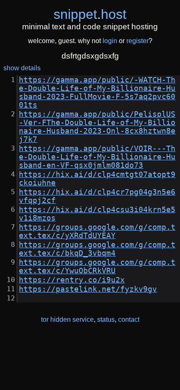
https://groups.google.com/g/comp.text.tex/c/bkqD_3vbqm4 (97, 249)
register (137, 40)
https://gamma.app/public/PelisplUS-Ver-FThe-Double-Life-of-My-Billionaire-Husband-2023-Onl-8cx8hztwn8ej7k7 (97, 127)
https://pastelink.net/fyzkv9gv (88, 289)
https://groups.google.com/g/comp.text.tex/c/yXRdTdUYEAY (97, 231)
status (106, 319)
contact (128, 319)
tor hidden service (67, 319)
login (110, 40)
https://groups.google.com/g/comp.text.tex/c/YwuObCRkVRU (97, 266)
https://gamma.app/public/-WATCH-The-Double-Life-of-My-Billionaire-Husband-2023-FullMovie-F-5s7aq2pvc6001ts (97, 92)
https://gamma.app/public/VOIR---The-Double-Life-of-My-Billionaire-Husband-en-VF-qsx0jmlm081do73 (97, 156)
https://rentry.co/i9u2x (72, 280)
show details (22, 68)
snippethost (90, 14)
